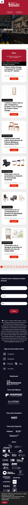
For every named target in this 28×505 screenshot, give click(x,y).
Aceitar (4, 502)
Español (19, 12)
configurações (5, 499)
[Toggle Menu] (2, 1)
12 (17, 266)
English (9, 12)
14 (23, 266)
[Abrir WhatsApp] (24, 501)
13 (20, 266)
